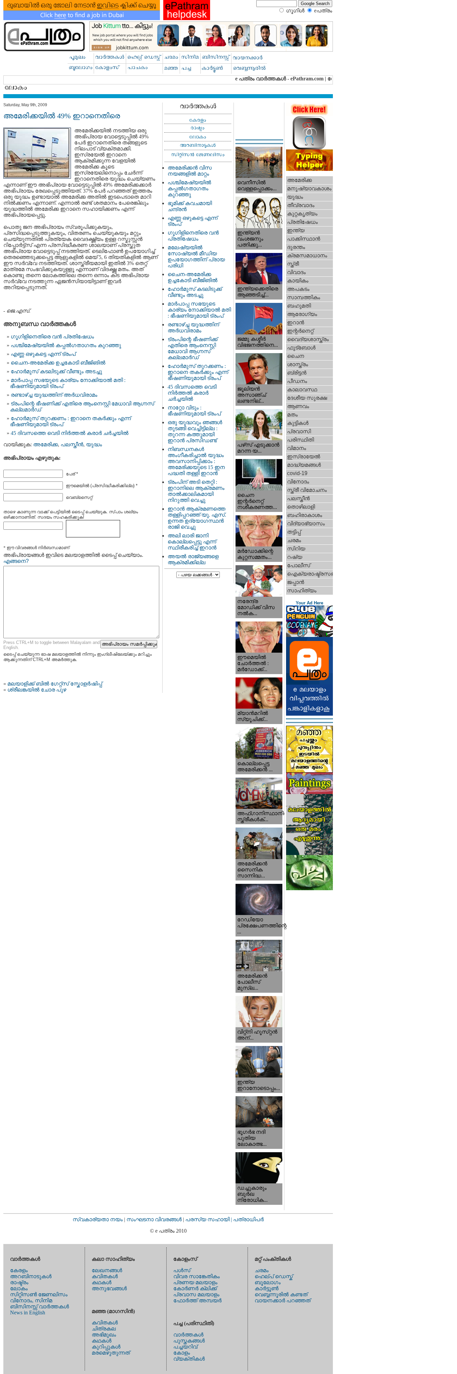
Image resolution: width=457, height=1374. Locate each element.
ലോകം (19, 1288)
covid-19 (297, 473)
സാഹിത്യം (301, 590)
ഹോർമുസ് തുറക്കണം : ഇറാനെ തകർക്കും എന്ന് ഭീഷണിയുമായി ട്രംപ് (198, 372)
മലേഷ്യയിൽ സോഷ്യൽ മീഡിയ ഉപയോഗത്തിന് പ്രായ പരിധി (196, 256)
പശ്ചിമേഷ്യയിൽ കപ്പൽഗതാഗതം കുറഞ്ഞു (66, 345)
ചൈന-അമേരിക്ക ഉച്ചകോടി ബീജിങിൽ (58, 363)
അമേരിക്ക (45, 444)
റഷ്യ (294, 557)
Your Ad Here (309, 602)
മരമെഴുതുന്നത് (111, 1353)
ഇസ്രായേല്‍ (303, 456)
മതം (292, 414)
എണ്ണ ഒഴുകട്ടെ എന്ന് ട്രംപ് (43, 354)
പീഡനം (297, 381)
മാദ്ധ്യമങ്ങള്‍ (304, 465)
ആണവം (298, 406)
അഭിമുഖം (104, 1334)
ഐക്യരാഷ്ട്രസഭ (310, 574)
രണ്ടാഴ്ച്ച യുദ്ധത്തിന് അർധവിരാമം (54, 395)
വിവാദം (296, 272)
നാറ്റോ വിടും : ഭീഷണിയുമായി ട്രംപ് (194, 410)
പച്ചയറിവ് (185, 1347)
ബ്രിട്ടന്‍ (296, 373)
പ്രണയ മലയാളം (195, 1282)
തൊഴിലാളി (301, 507)
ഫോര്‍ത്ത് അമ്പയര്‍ (197, 1300)
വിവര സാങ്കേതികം (196, 1276)
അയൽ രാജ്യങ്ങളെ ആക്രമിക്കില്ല (193, 559)
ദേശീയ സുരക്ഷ (307, 398)
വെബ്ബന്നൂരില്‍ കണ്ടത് (281, 1294)
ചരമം (294, 540)
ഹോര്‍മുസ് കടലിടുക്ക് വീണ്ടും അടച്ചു (56, 371)
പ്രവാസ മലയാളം (196, 1294)
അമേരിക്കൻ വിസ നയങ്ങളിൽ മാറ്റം (190, 171)
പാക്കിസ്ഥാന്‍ (303, 239)
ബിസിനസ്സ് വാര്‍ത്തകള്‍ (39, 1306)
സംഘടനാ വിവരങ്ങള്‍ (154, 1219)
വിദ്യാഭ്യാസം (306, 523)
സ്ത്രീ (293, 264)
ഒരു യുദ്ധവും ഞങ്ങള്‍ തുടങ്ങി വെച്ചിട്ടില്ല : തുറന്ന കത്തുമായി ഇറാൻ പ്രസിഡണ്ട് (195, 431)
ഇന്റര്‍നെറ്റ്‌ (300, 331)
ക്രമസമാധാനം (307, 255)
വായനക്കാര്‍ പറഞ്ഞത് (282, 1300)
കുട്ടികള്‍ (297, 423)
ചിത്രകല (104, 1328)
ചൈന (295, 356)
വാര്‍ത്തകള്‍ (188, 1334)
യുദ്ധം (94, 444)
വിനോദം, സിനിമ (31, 1300)
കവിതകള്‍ (105, 1276)
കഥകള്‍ (101, 1282)
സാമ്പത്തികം (303, 297)
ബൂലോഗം (268, 1282)
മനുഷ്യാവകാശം (309, 188)
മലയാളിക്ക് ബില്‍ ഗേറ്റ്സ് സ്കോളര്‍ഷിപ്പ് (54, 683)
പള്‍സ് (181, 1270)
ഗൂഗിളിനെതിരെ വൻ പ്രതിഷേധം (52, 336)
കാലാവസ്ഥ (302, 389)
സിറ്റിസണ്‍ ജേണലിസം (39, 1294)
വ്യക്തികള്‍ (189, 1359)
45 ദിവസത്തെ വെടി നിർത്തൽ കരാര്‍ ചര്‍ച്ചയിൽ (69, 433)
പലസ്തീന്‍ (72, 444)
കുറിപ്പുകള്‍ (106, 1347)
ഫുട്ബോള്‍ (301, 347)
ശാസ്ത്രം (297, 364)
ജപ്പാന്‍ (295, 582)
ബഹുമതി (299, 306)
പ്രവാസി (299, 431)
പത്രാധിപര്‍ (248, 1219)
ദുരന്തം (296, 247)
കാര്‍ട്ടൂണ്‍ (266, 1288)
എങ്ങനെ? (16, 561)
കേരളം (19, 1270)
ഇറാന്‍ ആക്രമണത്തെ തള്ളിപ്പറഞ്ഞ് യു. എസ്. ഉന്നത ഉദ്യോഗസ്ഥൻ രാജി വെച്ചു (197, 518)
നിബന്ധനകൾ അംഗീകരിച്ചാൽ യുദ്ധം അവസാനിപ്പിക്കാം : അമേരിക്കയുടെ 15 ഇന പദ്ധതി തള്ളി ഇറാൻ (196, 461)
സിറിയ (296, 548)
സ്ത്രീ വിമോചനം (307, 490)
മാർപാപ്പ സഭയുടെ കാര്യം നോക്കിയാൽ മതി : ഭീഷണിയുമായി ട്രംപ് (199, 310)
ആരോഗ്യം (302, 314)
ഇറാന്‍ (295, 322)
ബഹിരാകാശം (304, 515)
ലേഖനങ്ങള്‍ (107, 1270)
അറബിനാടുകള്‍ (31, 1276)
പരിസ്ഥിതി (300, 440)
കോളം (181, 1353)
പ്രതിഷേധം (302, 222)
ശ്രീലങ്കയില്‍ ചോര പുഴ (36, 690)
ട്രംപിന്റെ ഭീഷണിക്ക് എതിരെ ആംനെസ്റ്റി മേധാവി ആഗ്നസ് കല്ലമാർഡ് (192, 348)
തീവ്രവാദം (300, 205)
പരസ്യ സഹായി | (209, 1219)
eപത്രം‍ (323, 10)
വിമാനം (296, 448)
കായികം (297, 280)
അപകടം (298, 289)
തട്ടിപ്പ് (294, 532)
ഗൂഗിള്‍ (295, 10)
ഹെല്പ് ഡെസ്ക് (274, 1276)
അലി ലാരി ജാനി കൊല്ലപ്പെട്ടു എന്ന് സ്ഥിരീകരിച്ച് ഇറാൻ (192, 541)
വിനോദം (298, 481)
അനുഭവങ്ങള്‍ (109, 1288)
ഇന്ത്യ (295, 230)
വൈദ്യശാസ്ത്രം (308, 339)
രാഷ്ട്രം (19, 1282)
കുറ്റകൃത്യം (302, 213)
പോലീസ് (298, 565)
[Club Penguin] (309, 635)
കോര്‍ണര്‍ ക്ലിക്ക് (195, 1288)
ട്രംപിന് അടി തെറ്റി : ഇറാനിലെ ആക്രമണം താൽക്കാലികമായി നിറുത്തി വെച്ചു (196, 491)
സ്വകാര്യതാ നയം (98, 1219)
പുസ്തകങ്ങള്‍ (189, 1341)
